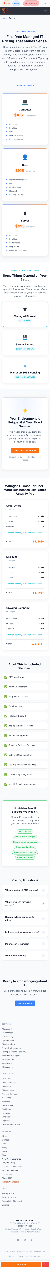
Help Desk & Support (11, 1055)
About (4, 1136)
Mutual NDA (7, 1178)
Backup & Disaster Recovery (14, 1052)
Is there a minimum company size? (22, 932)
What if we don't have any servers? (18, 904)
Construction (7, 1105)
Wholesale (6, 1117)
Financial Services (9, 1094)
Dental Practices (9, 1082)
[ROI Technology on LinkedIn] (32, 1240)
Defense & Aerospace (11, 1124)
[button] (25, 119)
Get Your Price (25, 1003)
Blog (4, 1155)
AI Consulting (7, 1067)
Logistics (5, 1121)
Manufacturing (8, 1090)
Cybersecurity (8, 1040)
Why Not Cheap (9, 1163)
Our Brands (7, 1174)
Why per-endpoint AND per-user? (21, 890)
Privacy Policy (8, 1193)
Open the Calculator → (25, 450)
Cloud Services (8, 1044)
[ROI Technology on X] (25, 1240)
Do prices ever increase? (17, 944)
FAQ (4, 1144)
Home (4, 18)
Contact (5, 1140)
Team (4, 1151)
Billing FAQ (6, 1147)
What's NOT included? (16, 955)
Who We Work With (10, 1170)
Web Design (7, 1063)
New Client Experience (11, 1159)
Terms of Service (9, 1197)
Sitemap (5, 1205)
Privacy (12, 1256)
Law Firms (6, 1079)
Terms (20, 1256)
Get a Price (21, 1264)
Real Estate (6, 1109)
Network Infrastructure (11, 1048)
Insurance (6, 1113)
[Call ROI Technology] (45, 1264)
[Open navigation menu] (45, 10)
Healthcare (6, 1086)
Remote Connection (10, 1182)
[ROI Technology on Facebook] (17, 1240)
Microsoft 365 (8, 1059)
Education (6, 1101)
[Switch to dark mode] (45, 3)
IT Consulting (7, 1036)
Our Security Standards (12, 1166)
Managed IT (7, 1029)
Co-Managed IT (8, 1033)
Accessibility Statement (12, 1201)
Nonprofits (6, 1098)
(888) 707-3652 (25, 1226)
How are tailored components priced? (19, 919)
